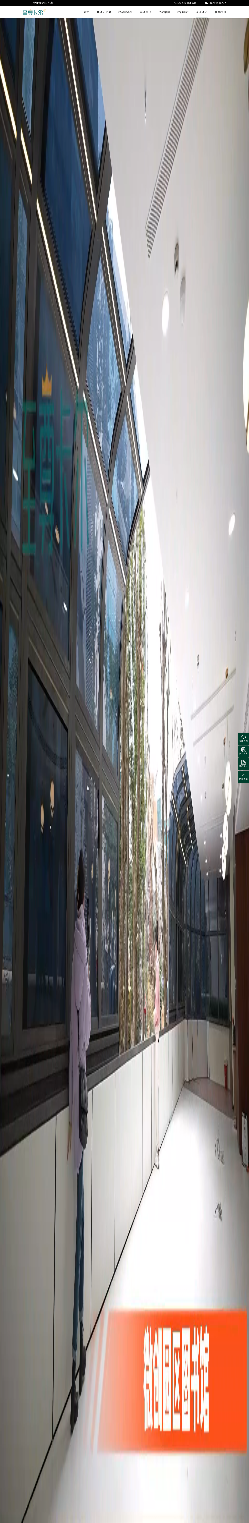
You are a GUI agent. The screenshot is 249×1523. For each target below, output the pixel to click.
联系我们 (220, 12)
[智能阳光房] (34, 12)
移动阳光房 (104, 12)
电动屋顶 (145, 12)
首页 (87, 12)
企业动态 (201, 12)
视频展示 (183, 12)
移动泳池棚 (125, 12)
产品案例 (164, 12)
